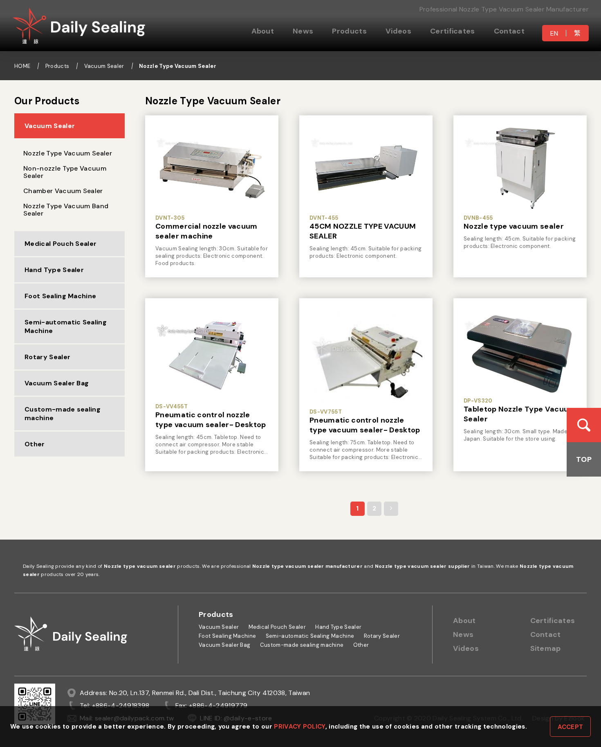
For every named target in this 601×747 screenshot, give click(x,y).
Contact (509, 31)
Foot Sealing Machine (60, 296)
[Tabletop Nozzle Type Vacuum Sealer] (520, 350)
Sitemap (545, 648)
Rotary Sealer (47, 357)
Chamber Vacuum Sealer (63, 191)
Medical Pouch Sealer (60, 243)
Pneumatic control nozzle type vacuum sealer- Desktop (210, 420)
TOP (584, 459)
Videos (398, 31)
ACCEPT (570, 727)
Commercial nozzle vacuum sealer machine (206, 231)
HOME (22, 66)
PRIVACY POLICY (299, 726)
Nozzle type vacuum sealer (514, 226)
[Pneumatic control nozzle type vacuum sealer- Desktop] (211, 353)
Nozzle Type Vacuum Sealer (177, 66)
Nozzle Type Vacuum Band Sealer (65, 210)
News (303, 31)
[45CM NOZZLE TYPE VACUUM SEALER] (365, 168)
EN (554, 33)
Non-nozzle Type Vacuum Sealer (64, 172)
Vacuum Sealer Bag (57, 383)
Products (349, 31)
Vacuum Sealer (104, 66)
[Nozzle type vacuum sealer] (520, 168)
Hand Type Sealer (54, 270)
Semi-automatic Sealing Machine (66, 326)
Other (35, 444)
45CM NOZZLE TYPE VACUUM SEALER (362, 231)
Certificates (452, 31)
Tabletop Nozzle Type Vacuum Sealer (520, 414)
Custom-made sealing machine (63, 413)
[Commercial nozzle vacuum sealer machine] (211, 168)
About (464, 621)
